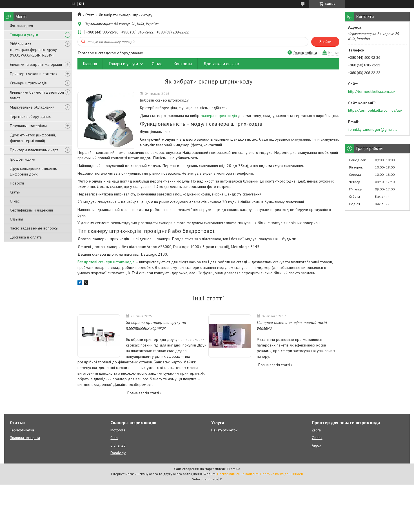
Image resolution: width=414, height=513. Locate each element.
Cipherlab (118, 445)
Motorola (117, 430)
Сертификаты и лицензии (31, 210)
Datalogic (118, 453)
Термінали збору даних (30, 116)
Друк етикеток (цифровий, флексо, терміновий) (32, 137)
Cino (114, 437)
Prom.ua (233, 469)
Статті (90, 14)
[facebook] (79, 283)
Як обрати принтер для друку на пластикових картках (156, 325)
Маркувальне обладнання (32, 107)
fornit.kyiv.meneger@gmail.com (372, 129)
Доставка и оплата (26, 237)
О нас (14, 201)
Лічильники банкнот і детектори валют (37, 95)
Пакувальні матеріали (28, 125)
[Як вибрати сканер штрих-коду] (105, 120)
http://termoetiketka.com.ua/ (371, 91)
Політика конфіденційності (281, 474)
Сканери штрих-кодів (28, 83)
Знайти (325, 42)
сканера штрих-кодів (219, 115)
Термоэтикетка (22, 430)
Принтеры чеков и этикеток (33, 73)
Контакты (183, 64)
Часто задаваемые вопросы (34, 228)
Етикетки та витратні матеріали (36, 64)
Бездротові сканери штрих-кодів (106, 261)
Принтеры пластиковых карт (34, 149)
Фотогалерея (21, 25)
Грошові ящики (22, 159)
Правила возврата (25, 437)
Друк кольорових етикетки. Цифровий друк (33, 171)
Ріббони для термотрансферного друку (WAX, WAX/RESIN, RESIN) (33, 49)
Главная (90, 64)
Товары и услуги (24, 34)
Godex (317, 437)
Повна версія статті (143, 393)
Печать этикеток (224, 430)
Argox (316, 445)
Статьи (15, 192)
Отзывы (16, 219)
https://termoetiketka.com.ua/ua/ (375, 110)
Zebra (316, 430)
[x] (86, 283)
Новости (17, 183)
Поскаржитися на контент (237, 474)
